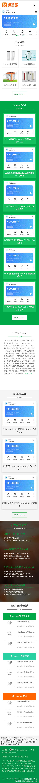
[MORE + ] (28, 373)
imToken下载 (21, 738)
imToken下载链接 (9, 742)
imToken (26, 740)
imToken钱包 (30, 738)
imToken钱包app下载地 (13, 744)
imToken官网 (13, 738)
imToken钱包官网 (6, 740)
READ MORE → (19, 94)
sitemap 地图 (33, 781)
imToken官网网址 (21, 742)
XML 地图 (25, 781)
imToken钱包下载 (18, 740)
